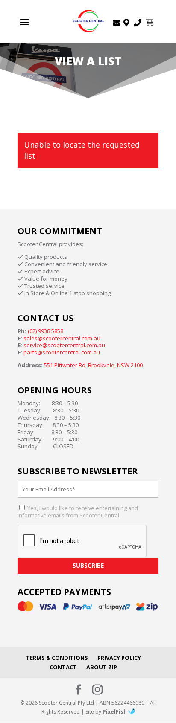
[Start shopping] (150, 22)
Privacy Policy (119, 658)
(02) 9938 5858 (45, 331)
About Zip (101, 667)
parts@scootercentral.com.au (61, 352)
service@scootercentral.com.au (64, 345)
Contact (63, 667)
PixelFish (115, 711)
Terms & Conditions (57, 658)
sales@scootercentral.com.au (61, 338)
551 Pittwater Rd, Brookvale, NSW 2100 (93, 365)
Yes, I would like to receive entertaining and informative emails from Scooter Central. (78, 511)
